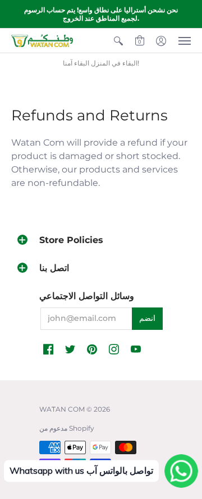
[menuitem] (118, 41)
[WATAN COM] (42, 41)
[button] (118, 41)
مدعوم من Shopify (66, 428)
